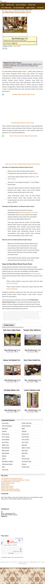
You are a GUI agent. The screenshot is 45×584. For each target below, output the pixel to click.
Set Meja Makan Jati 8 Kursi (29, 317)
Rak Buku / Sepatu (7, 461)
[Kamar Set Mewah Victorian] (12, 377)
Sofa (3, 467)
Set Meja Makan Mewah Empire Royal (16, 12)
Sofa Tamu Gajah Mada (11, 330)
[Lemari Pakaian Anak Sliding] (32, 407)
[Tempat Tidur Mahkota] (32, 347)
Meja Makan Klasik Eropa (18, 313)
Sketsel (24, 464)
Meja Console (26, 448)
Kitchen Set (25, 434)
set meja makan (17, 317)
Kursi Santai (25, 439)
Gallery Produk (21, 4)
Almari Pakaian (26, 426)
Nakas (4, 459)
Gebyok (24, 431)
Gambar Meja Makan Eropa (28, 311)
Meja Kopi (25, 450)
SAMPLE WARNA (30, 7)
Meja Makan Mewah (8, 315)
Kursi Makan (5, 439)
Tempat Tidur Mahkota (32, 330)
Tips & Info (5, 470)
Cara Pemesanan (6, 7)
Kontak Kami (31, 4)
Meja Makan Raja (31, 316)
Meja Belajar (6, 448)
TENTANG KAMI (10, 4)
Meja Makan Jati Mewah (29, 312)
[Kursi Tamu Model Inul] (32, 377)
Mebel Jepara (5, 484)
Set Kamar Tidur (26, 461)
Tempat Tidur (25, 467)
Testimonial (40, 7)
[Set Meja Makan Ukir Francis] (12, 407)
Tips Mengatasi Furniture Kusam (10, 481)
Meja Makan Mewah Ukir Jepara (18, 316)
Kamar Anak (5, 434)
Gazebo (4, 431)
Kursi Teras (25, 442)
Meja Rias (25, 453)
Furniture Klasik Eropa (7, 483)
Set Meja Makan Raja (16, 319)
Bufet (23, 428)
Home (2, 4)
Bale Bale (5, 428)
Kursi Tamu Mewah (12, 283)
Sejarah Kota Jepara (7, 486)
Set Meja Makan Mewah (21, 318)
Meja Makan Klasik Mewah (32, 313)
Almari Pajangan (7, 426)
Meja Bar (24, 445)
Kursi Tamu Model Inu (32, 360)
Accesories (5, 423)
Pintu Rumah (25, 459)
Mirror (23, 456)
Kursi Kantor (25, 437)
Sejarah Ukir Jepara (7, 487)
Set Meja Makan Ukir (12, 390)
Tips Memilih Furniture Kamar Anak (11, 478)
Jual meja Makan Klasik (16, 312)
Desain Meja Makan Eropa (13, 311)
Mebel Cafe (5, 445)
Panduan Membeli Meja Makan (10, 489)
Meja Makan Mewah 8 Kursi (27, 212)
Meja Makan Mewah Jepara (21, 315)
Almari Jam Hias (26, 423)
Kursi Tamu (5, 442)
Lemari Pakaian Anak (32, 390)
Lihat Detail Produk (14, 355)
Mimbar (4, 456)
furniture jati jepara (34, 273)
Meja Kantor (5, 450)
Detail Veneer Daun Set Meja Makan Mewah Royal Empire (22, 164)
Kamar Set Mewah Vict (11, 360)
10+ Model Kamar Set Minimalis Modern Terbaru (15, 480)
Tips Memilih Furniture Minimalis (10, 491)
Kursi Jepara (6, 437)
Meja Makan (8, 9)
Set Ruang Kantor (7, 464)
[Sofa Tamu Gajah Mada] (12, 347)
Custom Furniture (18, 7)
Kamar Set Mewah (12, 289)
